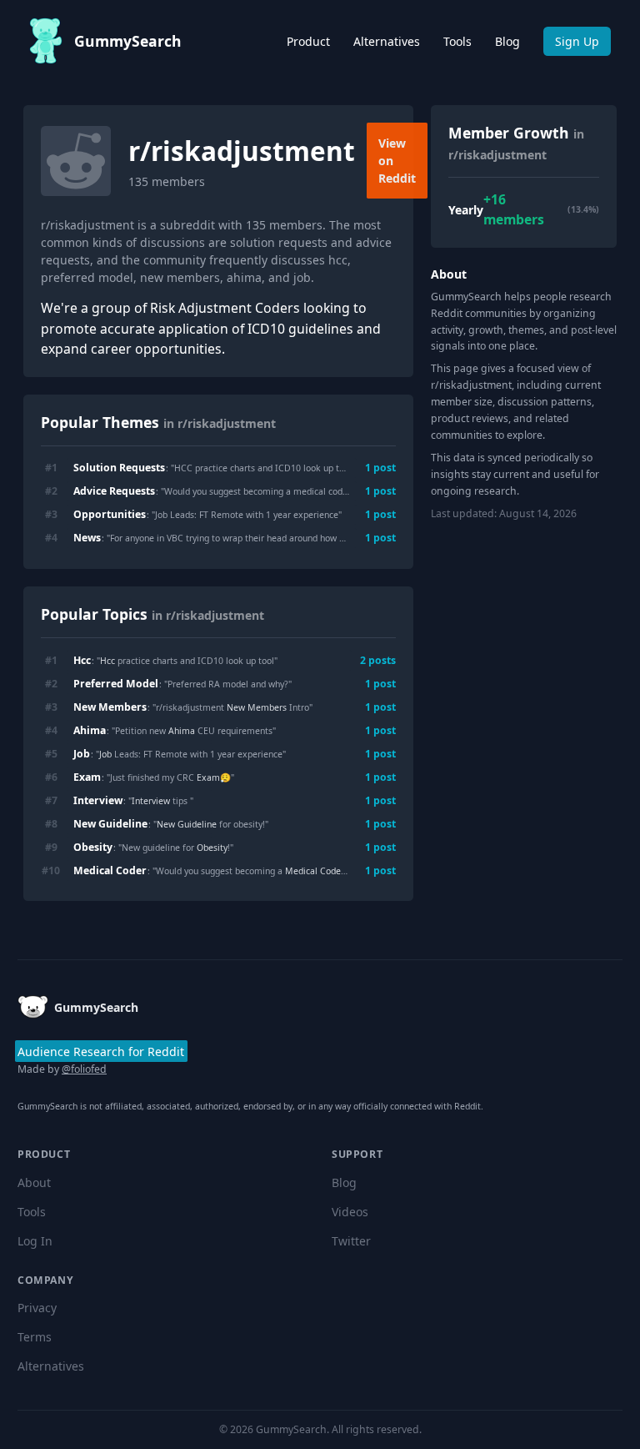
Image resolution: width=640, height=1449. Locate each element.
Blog (507, 41)
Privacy (37, 1308)
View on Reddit (397, 160)
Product (308, 41)
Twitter (351, 1241)
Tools (457, 41)
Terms (35, 1337)
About (34, 1182)
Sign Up (577, 41)
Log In (35, 1241)
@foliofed (84, 1069)
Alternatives (386, 41)
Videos (350, 1212)
